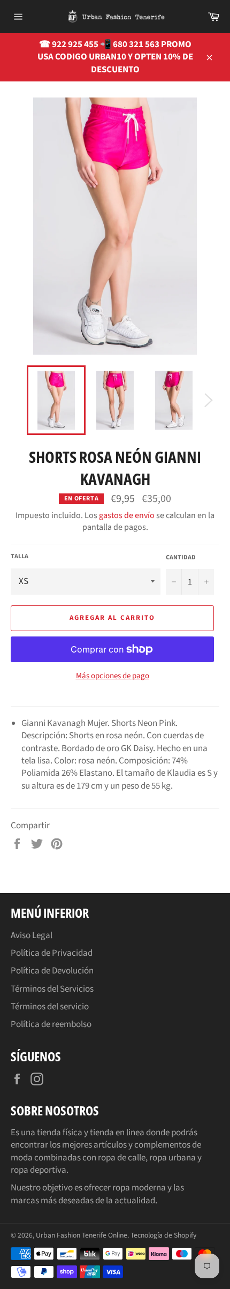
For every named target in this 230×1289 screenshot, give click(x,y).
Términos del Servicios (52, 989)
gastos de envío (127, 515)
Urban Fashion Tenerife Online (81, 1235)
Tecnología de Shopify (163, 1235)
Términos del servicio (50, 1006)
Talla (19, 556)
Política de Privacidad (52, 953)
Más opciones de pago (112, 676)
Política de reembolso (51, 1024)
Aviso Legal (31, 935)
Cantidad (181, 557)
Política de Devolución (52, 970)
